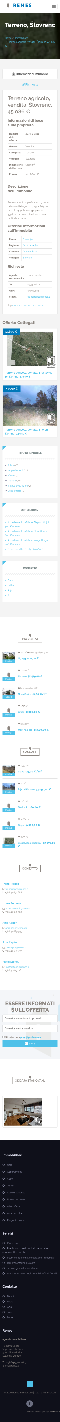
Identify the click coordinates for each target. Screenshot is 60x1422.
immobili (38, 305)
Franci (11, 580)
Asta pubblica (14, 1213)
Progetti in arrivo (16, 1220)
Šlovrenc (27, 257)
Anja (10, 590)
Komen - (30, 676)
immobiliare (25, 305)
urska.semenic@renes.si (18, 908)
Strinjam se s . (23, 1037)
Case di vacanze (16, 1192)
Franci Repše (10, 883)
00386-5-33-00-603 (15, 1362)
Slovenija (28, 239)
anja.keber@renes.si (16, 928)
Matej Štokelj (10, 961)
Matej (10, 1317)
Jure (10, 595)
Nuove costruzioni (18, 485)
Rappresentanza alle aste (21, 1263)
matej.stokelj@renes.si (17, 967)
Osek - (29, 807)
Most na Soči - (33, 730)
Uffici (11, 465)
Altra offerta (14, 491)
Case (11, 475)
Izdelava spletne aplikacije (38, 1412)
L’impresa (12, 1243)
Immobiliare (21, 38)
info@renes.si (12, 1365)
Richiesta (31, 84)
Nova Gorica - (33, 694)
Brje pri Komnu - (34, 789)
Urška (11, 585)
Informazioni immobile (32, 74)
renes (15, 305)
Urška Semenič (12, 903)
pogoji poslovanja (30, 1037)
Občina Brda (30, 251)
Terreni (12, 480)
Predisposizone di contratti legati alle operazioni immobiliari (25, 1250)
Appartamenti (15, 470)
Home (8, 38)
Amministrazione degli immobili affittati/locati (32, 1273)
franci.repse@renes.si (39, 296)
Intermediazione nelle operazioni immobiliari (31, 1257)
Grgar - (29, 712)
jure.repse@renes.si (16, 947)
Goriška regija (30, 245)
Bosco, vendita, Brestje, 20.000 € (25, 549)
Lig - (28, 658)
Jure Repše (9, 942)
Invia (31, 1043)
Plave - (30, 771)
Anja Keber (9, 922)
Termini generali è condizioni (22, 1268)
